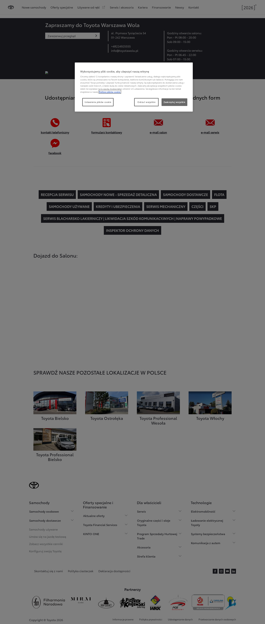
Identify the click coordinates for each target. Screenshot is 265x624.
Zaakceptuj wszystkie (174, 102)
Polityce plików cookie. (110, 91)
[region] (134, 87)
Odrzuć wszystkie (146, 102)
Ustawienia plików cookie (98, 102)
